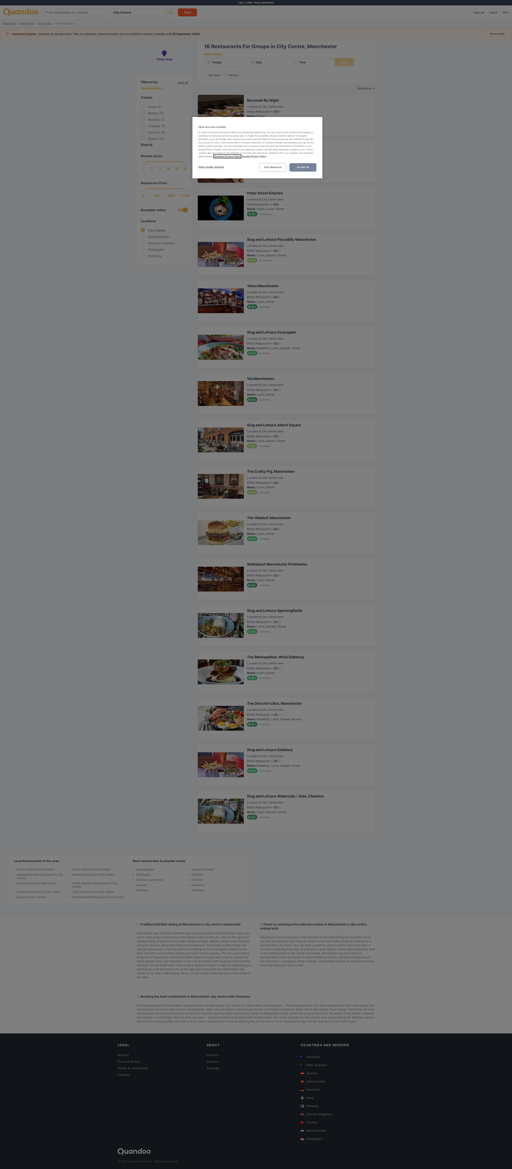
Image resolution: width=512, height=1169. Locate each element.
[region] (257, 147)
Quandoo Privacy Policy (227, 156)
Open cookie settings (211, 167)
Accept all (303, 167)
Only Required (272, 167)
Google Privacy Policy (254, 156)
